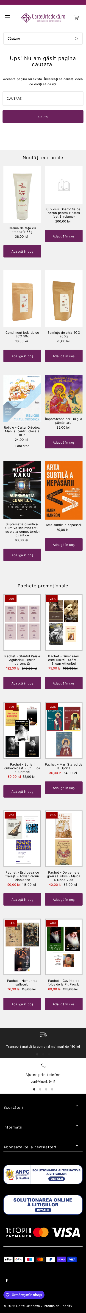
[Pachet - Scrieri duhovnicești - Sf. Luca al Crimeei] (22, 730)
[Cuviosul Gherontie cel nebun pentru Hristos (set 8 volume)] (64, 185)
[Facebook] (7, 1281)
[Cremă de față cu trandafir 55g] (22, 194)
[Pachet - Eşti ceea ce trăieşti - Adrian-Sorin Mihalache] (22, 838)
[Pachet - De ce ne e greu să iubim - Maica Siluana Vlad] (64, 838)
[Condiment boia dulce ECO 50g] (22, 298)
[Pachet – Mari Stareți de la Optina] (64, 730)
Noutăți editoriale (43, 157)
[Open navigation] (7, 17)
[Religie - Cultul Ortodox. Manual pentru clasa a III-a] (22, 398)
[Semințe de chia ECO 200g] (64, 298)
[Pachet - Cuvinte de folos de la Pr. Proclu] (64, 946)
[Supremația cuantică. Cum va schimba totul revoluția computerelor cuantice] (22, 490)
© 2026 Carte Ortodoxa (21, 1306)
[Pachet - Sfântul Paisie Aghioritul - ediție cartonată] (22, 622)
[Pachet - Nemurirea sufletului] (22, 946)
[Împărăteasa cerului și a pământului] (64, 394)
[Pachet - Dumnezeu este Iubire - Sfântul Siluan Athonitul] (64, 622)
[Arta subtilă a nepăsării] (64, 490)
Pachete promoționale (43, 585)
